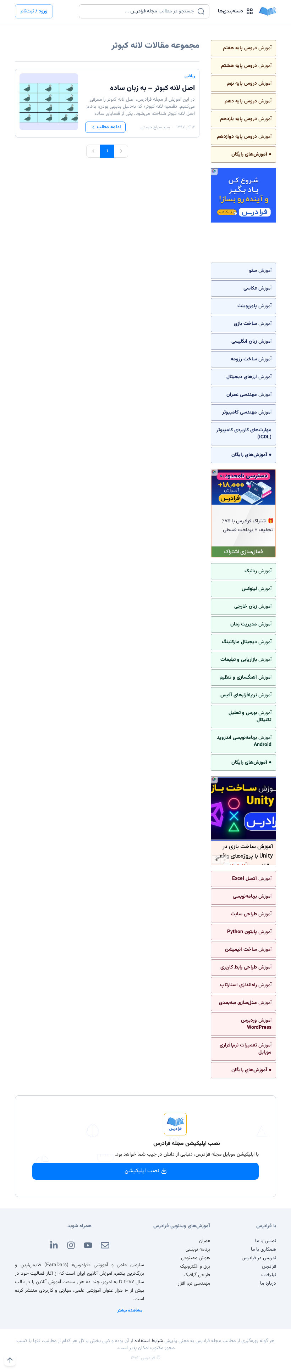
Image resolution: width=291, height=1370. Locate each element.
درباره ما (268, 1283)
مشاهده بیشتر (130, 1310)
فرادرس (269, 1266)
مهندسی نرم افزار (194, 1283)
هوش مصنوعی (195, 1258)
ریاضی (190, 76)
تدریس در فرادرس (259, 1258)
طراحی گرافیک (196, 1275)
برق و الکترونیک (195, 1266)
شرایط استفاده (148, 1341)
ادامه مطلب (109, 127)
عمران (204, 1241)
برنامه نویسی (198, 1249)
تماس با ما (265, 1241)
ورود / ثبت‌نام (34, 11)
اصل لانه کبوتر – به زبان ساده (152, 88)
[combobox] (139, 11)
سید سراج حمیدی (155, 127)
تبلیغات (268, 1275)
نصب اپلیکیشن (142, 1171)
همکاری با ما (263, 1249)
